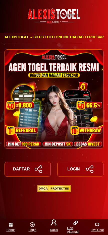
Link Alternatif (73, 229)
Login (32, 230)
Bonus (11, 230)
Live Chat (97, 230)
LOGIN (73, 169)
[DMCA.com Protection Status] (54, 191)
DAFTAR (21, 169)
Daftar (54, 230)
